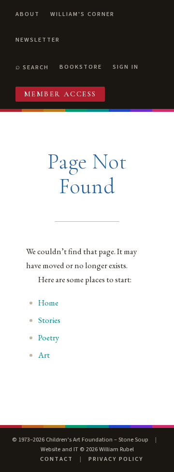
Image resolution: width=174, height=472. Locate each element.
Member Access (60, 94)
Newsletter (37, 39)
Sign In (126, 66)
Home (48, 302)
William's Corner (82, 14)
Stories (49, 320)
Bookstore (80, 66)
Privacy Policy (115, 459)
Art (44, 355)
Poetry (48, 337)
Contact (56, 459)
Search (36, 67)
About (27, 14)
